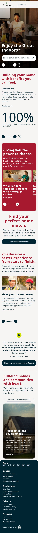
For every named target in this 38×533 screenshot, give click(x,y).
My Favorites (7, 519)
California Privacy (9, 507)
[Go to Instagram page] (9, 465)
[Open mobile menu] (3, 4)
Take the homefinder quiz (19, 242)
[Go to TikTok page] (14, 465)
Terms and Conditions (11, 491)
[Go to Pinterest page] (28, 465)
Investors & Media (10, 474)
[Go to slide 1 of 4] (8, 321)
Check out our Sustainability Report (19, 363)
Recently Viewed (9, 522)
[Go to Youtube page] (23, 465)
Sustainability (8, 476)
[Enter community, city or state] (32, 57)
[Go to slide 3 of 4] (11, 321)
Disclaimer (7, 489)
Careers (6, 479)
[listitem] (17, 184)
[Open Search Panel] (18, 4)
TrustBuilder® (27, 271)
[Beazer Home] (10, 4)
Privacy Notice (8, 504)
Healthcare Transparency (12, 496)
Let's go (6, 197)
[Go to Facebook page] (4, 465)
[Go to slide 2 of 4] (10, 321)
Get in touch (7, 310)
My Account (7, 517)
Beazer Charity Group (11, 481)
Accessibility (7, 494)
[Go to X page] (18, 465)
